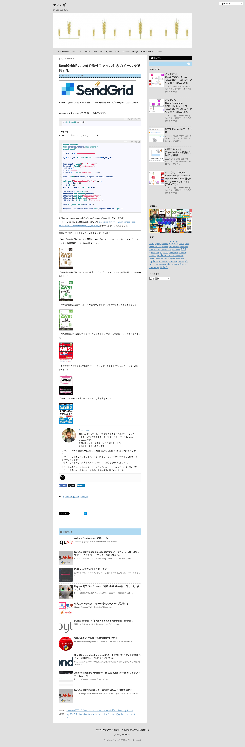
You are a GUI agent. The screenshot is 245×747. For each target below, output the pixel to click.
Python (109, 51)
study (87, 51)
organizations (175, 258)
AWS (95, 51)
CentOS (181, 244)
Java (80, 51)
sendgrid (84, 496)
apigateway (163, 243)
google (152, 252)
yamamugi (154, 267)
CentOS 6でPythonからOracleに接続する (95, 638)
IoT (101, 51)
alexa (151, 243)
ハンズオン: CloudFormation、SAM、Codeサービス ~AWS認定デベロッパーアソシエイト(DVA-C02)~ (178, 106)
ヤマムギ (59, 5)
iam (157, 252)
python (76, 496)
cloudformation (155, 247)
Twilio (150, 51)
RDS (161, 261)
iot (161, 253)
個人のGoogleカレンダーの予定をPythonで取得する (101, 603)
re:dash (165, 261)
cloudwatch (174, 246)
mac (181, 255)
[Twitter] (62, 477)
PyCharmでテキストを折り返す (90, 569)
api (70, 496)
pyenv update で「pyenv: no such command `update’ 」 (104, 621)
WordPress (180, 264)
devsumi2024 (165, 250)
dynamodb (176, 250)
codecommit (183, 247)
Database (125, 51)
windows (171, 264)
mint (161, 258)
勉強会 (164, 267)
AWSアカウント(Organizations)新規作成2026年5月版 (178, 152)
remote (181, 261)
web (73, 51)
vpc (164, 264)
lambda (161, 255)
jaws (175, 252)
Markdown (154, 258)
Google (135, 51)
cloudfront (164, 247)
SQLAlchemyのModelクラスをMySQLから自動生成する (103, 690)
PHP (143, 51)
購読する (157, 58)
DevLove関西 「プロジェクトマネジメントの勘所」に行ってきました (99, 710)
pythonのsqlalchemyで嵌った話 (91, 538)
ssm (156, 264)
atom (117, 51)
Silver (151, 264)
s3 (186, 261)
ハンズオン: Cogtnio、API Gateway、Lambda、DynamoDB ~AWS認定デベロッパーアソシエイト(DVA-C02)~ (178, 178)
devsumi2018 (154, 250)
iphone (165, 253)
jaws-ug (183, 252)
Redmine (65, 51)
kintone (158, 51)
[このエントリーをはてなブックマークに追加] (85, 513)
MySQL (166, 258)
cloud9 (187, 244)
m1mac (176, 256)
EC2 (183, 249)
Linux (57, 51)
